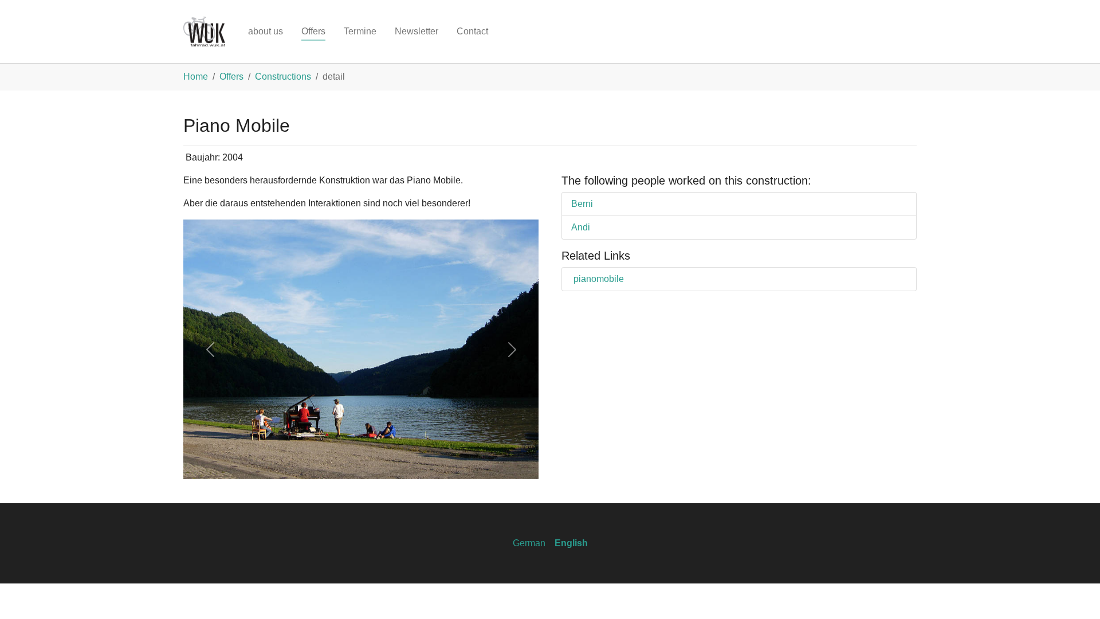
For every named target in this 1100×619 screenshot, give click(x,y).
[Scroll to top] (1075, 594)
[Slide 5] (391, 463)
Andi (580, 227)
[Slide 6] (412, 463)
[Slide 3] (350, 463)
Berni (582, 204)
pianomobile (598, 279)
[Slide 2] (330, 463)
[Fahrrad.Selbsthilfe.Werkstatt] (204, 31)
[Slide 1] (309, 463)
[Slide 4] (371, 463)
